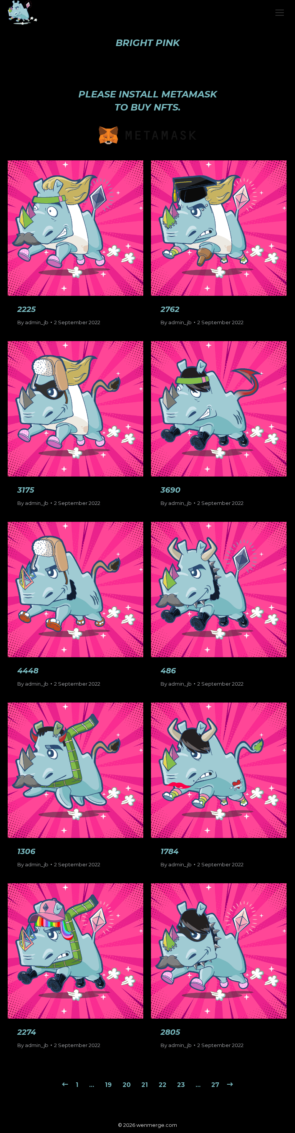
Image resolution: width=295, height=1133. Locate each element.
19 (108, 1084)
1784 (170, 851)
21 (144, 1084)
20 (127, 1084)
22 (162, 1084)
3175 (25, 490)
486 (168, 670)
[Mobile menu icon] (279, 12)
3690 (171, 490)
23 (181, 1084)
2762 (170, 309)
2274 (26, 1032)
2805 (170, 1032)
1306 (26, 851)
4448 (27, 670)
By (32, 322)
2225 (26, 309)
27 (215, 1084)
